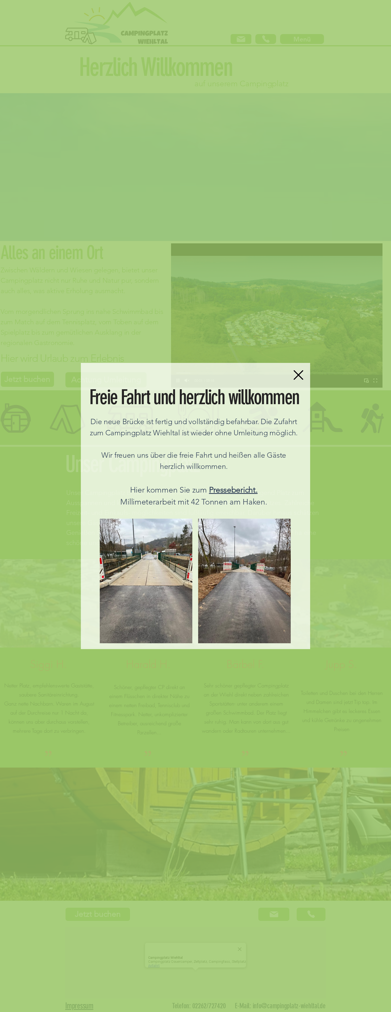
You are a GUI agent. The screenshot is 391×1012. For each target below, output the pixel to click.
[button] (298, 375)
